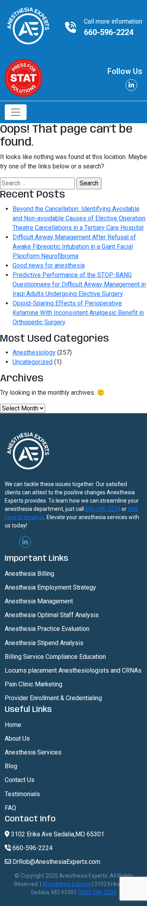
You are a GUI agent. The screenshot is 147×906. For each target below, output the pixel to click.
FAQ (10, 808)
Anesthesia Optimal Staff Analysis (52, 615)
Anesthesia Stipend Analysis (44, 643)
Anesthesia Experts (66, 884)
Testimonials (22, 794)
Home (13, 724)
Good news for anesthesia (49, 265)
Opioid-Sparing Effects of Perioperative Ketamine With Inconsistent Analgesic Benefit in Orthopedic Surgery (78, 313)
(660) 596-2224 (97, 892)
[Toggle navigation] (16, 112)
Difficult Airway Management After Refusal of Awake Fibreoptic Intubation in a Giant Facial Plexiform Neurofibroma (74, 246)
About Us (17, 738)
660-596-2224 (108, 32)
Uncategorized (33, 362)
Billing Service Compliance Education (55, 656)
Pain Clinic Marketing (33, 684)
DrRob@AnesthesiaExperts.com (55, 861)
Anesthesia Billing (29, 573)
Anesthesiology (34, 352)
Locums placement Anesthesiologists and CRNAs (73, 670)
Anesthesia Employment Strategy (50, 587)
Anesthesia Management (39, 601)
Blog (11, 766)
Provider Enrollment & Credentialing (53, 698)
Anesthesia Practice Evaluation (47, 628)
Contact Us (19, 780)
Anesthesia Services (33, 752)
